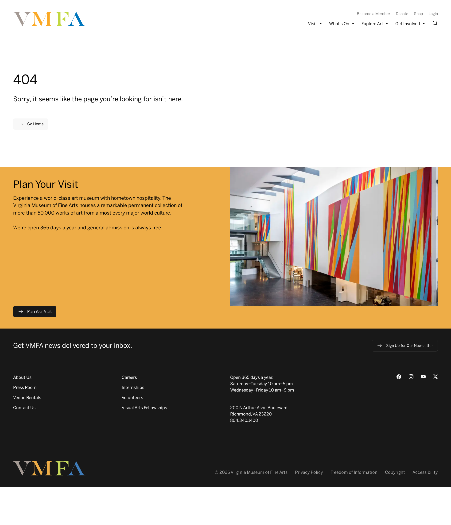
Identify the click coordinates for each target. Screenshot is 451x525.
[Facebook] (399, 376)
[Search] (435, 23)
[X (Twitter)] (435, 376)
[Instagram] (411, 376)
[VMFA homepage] (49, 19)
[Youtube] (423, 376)
